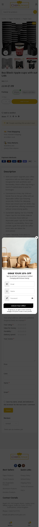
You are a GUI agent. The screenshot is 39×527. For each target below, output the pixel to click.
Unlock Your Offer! (18, 306)
